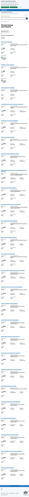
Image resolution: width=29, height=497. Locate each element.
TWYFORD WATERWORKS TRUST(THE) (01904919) (11, 204)
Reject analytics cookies (13, 7)
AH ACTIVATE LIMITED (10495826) (7, 137)
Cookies (5, 493)
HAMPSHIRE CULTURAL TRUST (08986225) (9, 120)
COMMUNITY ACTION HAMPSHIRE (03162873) (10, 153)
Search (27, 18)
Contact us (7, 493)
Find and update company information (6, 12)
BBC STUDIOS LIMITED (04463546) (8, 254)
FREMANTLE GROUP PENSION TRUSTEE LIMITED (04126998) (13, 270)
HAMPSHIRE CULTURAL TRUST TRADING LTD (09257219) (12, 104)
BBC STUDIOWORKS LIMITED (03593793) (9, 220)
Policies (2, 493)
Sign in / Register (26, 14)
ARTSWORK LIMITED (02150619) (7, 467)
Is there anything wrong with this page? (24, 485)
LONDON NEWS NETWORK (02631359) (8, 386)
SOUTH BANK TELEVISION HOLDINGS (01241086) (10, 401)
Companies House (5, 494)
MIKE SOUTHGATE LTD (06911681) (7, 87)
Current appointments (6, 32)
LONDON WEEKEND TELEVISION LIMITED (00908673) (11, 451)
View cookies (20, 7)
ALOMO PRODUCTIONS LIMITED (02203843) (10, 320)
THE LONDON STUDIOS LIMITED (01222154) (9, 434)
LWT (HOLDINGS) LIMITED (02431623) (8, 418)
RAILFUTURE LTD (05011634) (6, 41)
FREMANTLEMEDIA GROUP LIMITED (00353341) (10, 336)
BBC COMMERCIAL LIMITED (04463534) (9, 237)
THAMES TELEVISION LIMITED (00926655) (9, 303)
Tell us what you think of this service (4, 485)
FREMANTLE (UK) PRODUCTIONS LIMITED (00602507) (11, 287)
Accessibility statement (12, 493)
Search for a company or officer (5, 16)
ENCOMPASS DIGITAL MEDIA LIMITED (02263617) (10, 353)
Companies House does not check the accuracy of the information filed (9, 13)
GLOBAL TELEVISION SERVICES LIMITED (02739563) (11, 369)
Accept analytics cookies (5, 7)
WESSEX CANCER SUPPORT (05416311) (8, 187)
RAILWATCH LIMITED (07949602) (7, 64)
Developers (17, 493)
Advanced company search (5, 21)
